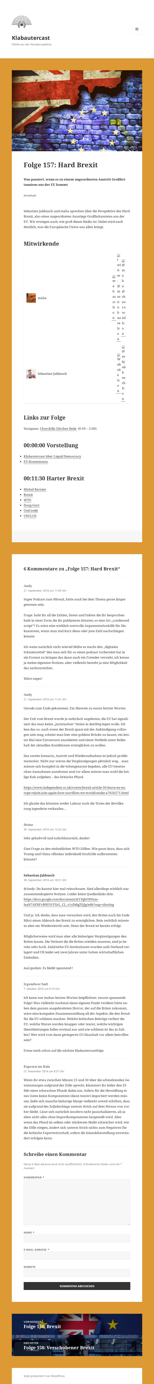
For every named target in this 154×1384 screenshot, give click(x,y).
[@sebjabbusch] (123, 374)
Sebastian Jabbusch (39, 875)
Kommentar (34, 1177)
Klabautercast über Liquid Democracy (52, 456)
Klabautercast (31, 37)
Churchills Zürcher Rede (58, 428)
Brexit (28, 494)
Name (29, 1232)
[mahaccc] (114, 298)
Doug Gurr (32, 505)
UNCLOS (30, 516)
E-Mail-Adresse (36, 1249)
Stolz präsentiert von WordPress (44, 1376)
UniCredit (31, 510)
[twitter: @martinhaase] (118, 298)
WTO (27, 500)
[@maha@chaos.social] (123, 297)
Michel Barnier (35, 489)
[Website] (118, 373)
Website (30, 1267)
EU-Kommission (36, 461)
